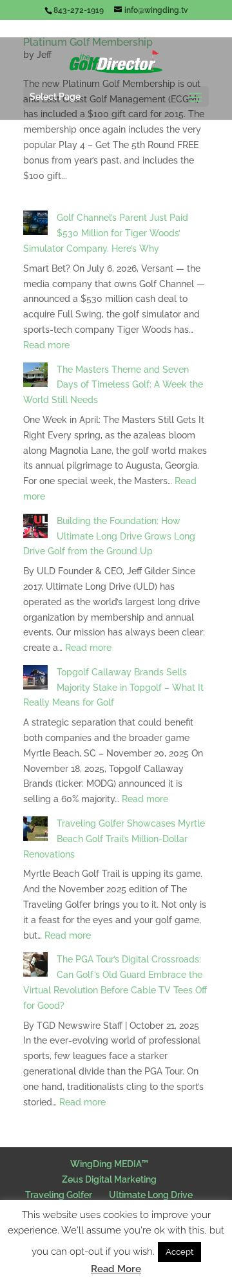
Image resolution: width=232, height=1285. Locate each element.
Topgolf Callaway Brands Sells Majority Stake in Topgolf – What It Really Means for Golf (113, 687)
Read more (46, 345)
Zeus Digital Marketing (109, 1179)
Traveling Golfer (58, 1195)
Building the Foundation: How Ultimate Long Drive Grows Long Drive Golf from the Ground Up (109, 536)
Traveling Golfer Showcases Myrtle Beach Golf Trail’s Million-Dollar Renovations (114, 838)
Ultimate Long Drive (151, 1195)
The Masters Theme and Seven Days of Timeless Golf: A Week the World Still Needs (113, 385)
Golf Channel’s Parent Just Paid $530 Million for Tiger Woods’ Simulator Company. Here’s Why (105, 233)
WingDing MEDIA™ (109, 1164)
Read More (116, 1269)
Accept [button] (179, 1252)
